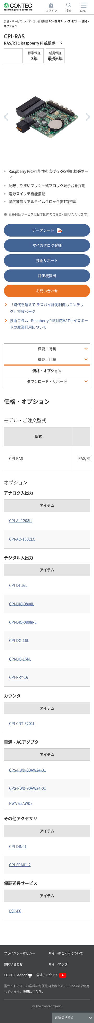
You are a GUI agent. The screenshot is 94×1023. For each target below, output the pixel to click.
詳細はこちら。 (34, 991)
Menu (83, 11)
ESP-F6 (15, 910)
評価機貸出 (47, 275)
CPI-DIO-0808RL (23, 622)
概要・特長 (47, 348)
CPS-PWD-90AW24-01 (27, 788)
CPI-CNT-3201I (21, 723)
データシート (43, 230)
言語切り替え (64, 1017)
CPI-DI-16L (18, 585)
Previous (8, 117)
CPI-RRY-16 (18, 677)
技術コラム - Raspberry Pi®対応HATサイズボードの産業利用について (49, 324)
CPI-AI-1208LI (20, 520)
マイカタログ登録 (47, 245)
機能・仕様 (47, 359)
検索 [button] (71, 8)
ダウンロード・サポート (47, 381)
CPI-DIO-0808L (21, 603)
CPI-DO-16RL (20, 658)
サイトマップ (58, 964)
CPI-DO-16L (19, 640)
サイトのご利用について (66, 953)
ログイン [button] (52, 8)
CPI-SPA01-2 (20, 864)
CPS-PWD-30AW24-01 (27, 769)
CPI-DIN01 (18, 846)
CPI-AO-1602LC (22, 539)
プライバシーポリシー (19, 953)
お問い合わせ (47, 290)
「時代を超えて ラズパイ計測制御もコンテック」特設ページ (47, 308)
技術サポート (47, 260)
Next (86, 117)
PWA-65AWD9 (21, 803)
